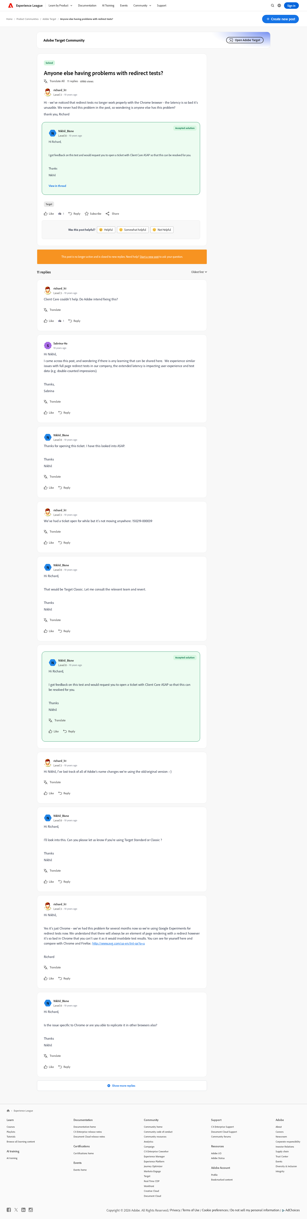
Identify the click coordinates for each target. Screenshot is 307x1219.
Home (9, 18)
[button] (280, 19)
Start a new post (149, 257)
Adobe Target (49, 18)
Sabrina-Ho (60, 343)
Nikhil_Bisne (66, 131)
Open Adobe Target (247, 40)
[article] (121, 305)
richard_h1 (59, 90)
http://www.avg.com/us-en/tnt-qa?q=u (118, 943)
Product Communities (27, 18)
